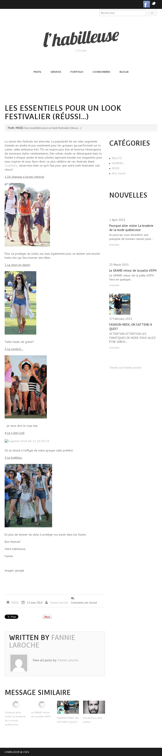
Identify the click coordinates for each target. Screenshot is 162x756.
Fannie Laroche (59, 602)
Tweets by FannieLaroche (125, 367)
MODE (19, 128)
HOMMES (118, 163)
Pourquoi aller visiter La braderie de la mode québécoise (131, 228)
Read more (114, 245)
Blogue (124, 72)
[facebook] (146, 3)
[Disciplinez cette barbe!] (94, 707)
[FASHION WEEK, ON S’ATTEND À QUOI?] (68, 707)
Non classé (119, 173)
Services (56, 72)
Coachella (11, 165)
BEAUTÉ (117, 158)
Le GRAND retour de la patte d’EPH (133, 270)
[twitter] (153, 2)
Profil (37, 72)
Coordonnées (101, 72)
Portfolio (76, 72)
